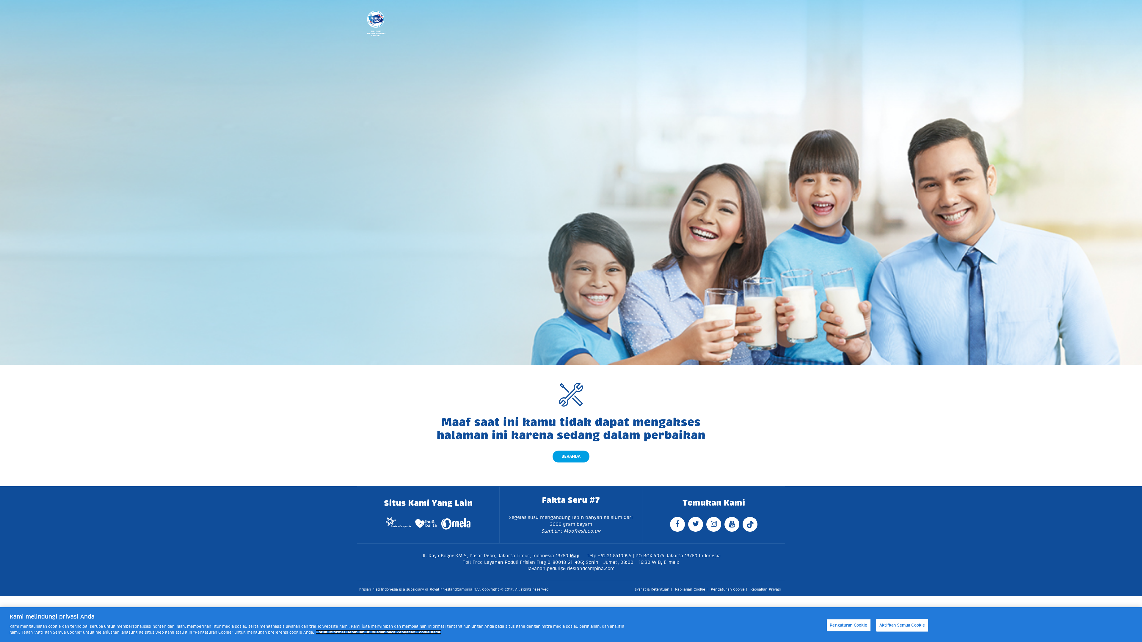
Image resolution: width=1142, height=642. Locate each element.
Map (574, 555)
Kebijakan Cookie (690, 589)
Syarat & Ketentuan (652, 589)
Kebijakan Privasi (765, 589)
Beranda (571, 456)
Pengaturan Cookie (848, 625)
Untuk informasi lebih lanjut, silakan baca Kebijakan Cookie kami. (378, 632)
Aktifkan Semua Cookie (902, 625)
